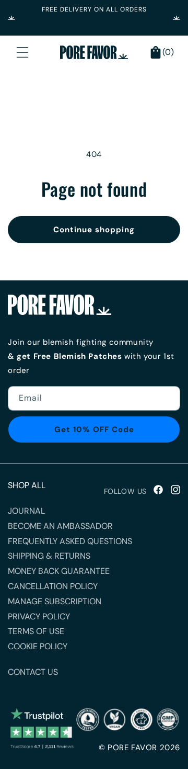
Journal (26, 510)
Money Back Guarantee (59, 571)
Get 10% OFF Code (94, 429)
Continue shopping (94, 229)
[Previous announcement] (11, 17)
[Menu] (22, 52)
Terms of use (36, 631)
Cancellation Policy (53, 586)
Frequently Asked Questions (70, 541)
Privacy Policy (39, 616)
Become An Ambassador (60, 526)
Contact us (33, 671)
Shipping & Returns (49, 555)
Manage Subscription (54, 601)
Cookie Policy (37, 646)
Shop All (26, 485)
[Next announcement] (176, 17)
